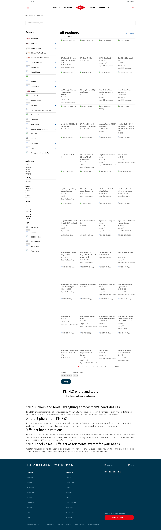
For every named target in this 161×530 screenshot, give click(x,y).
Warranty (60, 524)
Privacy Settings (79, 524)
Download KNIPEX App (119, 518)
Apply (134, 23)
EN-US (132, 465)
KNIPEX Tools (30, 15)
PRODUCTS (56, 7)
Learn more (131, 33)
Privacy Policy (50, 524)
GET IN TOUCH (104, 7)
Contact (110, 465)
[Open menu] (30, 8)
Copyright (69, 524)
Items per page (78, 373)
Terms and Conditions (93, 524)
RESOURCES (68, 7)
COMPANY (92, 7)
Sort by (63, 373)
